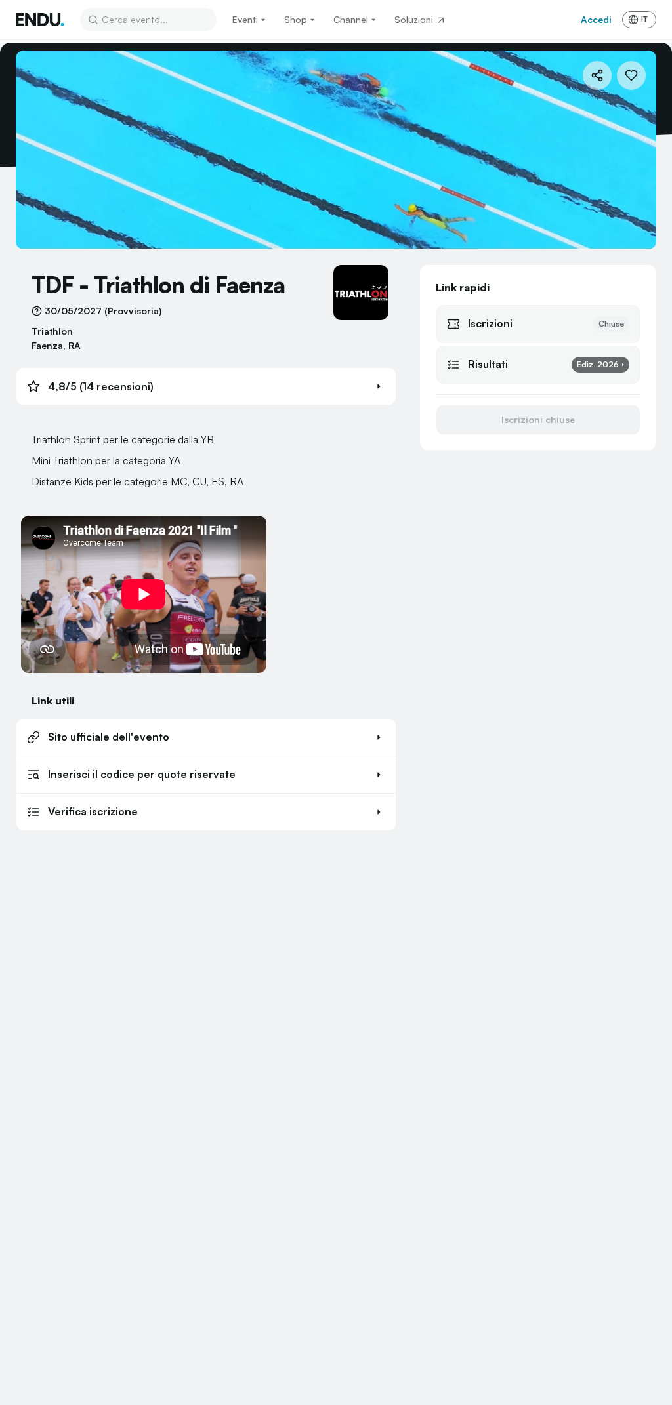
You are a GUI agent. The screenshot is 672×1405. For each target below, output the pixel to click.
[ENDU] (40, 19)
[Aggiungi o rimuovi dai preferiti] (631, 75)
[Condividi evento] (597, 75)
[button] (206, 386)
